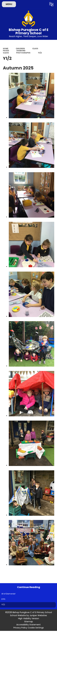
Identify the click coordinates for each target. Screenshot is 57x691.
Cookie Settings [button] (36, 627)
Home (5, 48)
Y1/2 (40, 53)
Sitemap (28, 621)
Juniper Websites (38, 615)
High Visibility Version (28, 618)
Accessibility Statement (28, 624)
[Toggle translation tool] (51, 4)
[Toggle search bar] (44, 4)
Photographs (23, 53)
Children (20, 48)
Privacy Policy (20, 627)
